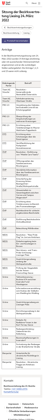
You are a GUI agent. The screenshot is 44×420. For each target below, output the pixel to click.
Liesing (26, 33)
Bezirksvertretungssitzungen (19, 27)
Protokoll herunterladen (17, 40)
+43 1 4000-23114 (19, 389)
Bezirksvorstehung (11, 33)
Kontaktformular (11, 391)
